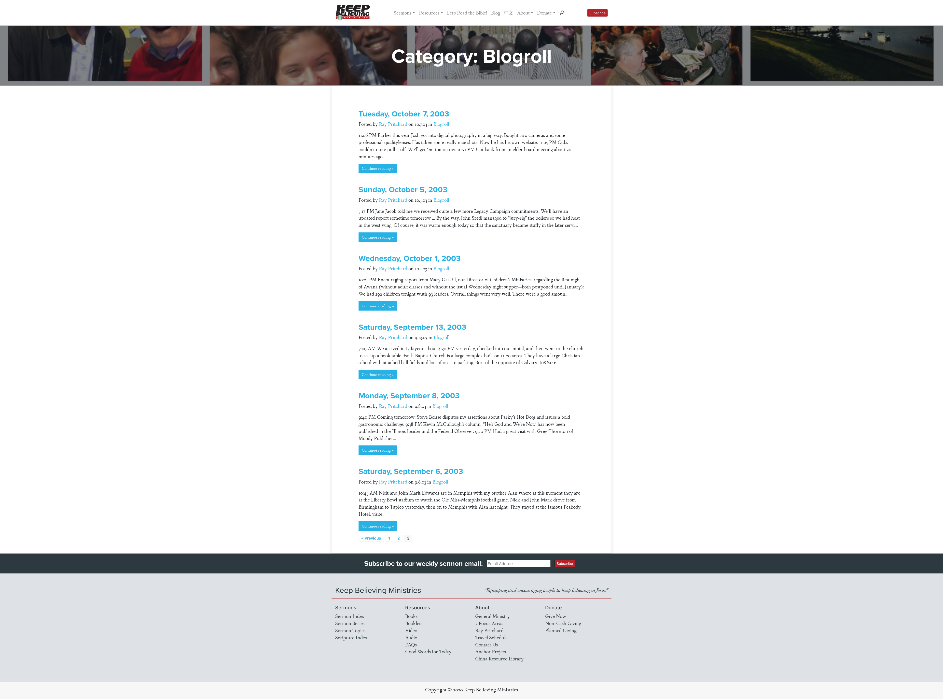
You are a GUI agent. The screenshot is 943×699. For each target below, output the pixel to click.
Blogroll (441, 123)
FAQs (411, 644)
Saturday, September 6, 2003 (411, 471)
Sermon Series (349, 623)
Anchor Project (490, 651)
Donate (544, 12)
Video (411, 630)
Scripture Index (351, 637)
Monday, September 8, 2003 (409, 395)
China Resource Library (499, 658)
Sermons (402, 12)
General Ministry (492, 616)
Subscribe (597, 13)
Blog (495, 12)
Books (411, 616)
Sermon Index (349, 616)
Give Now (555, 616)
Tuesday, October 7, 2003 (404, 113)
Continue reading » (378, 168)
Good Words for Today (428, 651)
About (523, 12)
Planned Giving (560, 630)
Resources (429, 12)
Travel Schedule (491, 637)
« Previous (371, 538)
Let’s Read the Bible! (467, 12)
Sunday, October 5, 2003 (403, 189)
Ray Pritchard (393, 123)
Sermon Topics (350, 630)
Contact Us (486, 644)
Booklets (413, 623)
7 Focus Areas (489, 623)
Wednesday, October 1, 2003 (410, 258)
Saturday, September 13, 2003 (412, 327)
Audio (411, 637)
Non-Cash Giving (563, 623)
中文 (508, 12)
